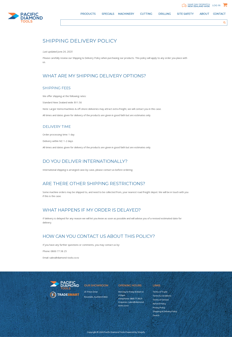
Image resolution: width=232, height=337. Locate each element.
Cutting (146, 13)
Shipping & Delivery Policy (165, 311)
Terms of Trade (160, 291)
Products (88, 13)
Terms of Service (161, 299)
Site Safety (185, 13)
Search (156, 315)
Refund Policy (159, 303)
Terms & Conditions (162, 295)
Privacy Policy (159, 307)
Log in (216, 5)
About (204, 13)
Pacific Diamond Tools (114, 332)
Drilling (165, 13)
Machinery (126, 13)
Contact (219, 13)
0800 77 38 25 (136, 298)
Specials (108, 13)
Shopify (141, 332)
